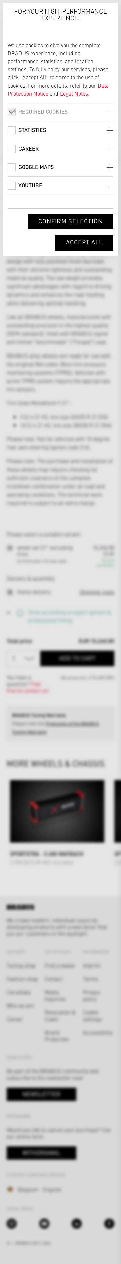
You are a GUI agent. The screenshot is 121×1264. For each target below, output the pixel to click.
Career (28, 148)
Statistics (32, 130)
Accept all (84, 242)
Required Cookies (43, 111)
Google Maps (36, 167)
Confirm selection (70, 221)
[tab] (60, 112)
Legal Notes (74, 93)
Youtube (30, 185)
